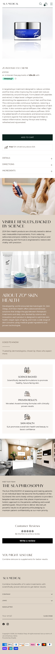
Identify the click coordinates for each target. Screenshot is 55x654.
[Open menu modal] (51, 4)
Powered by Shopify (9, 638)
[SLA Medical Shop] (10, 4)
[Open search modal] (40, 4)
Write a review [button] (27, 541)
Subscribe (48, 616)
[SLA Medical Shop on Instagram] (7, 624)
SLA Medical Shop (21, 634)
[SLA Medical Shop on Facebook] (3, 624)
